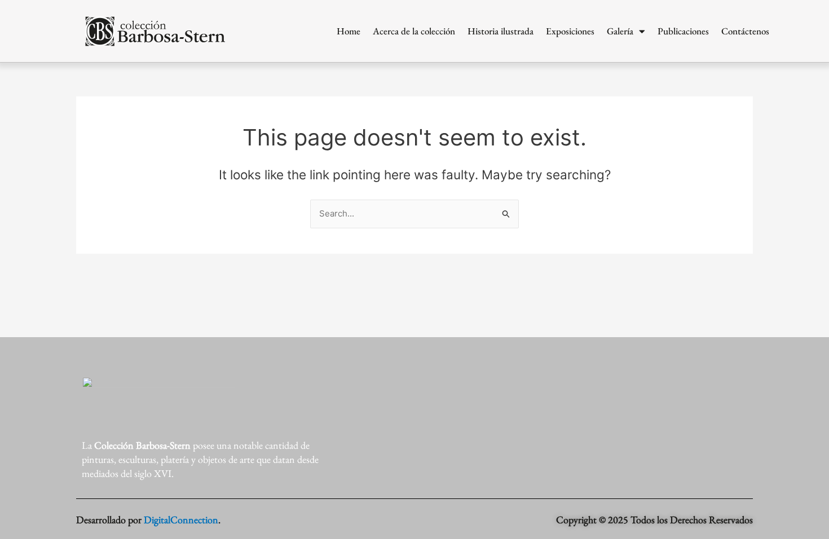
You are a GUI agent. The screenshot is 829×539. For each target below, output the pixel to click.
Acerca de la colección (414, 31)
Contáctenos (745, 31)
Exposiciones (570, 31)
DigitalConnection (181, 519)
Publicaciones (683, 31)
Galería (620, 31)
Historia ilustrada (500, 31)
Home (348, 31)
